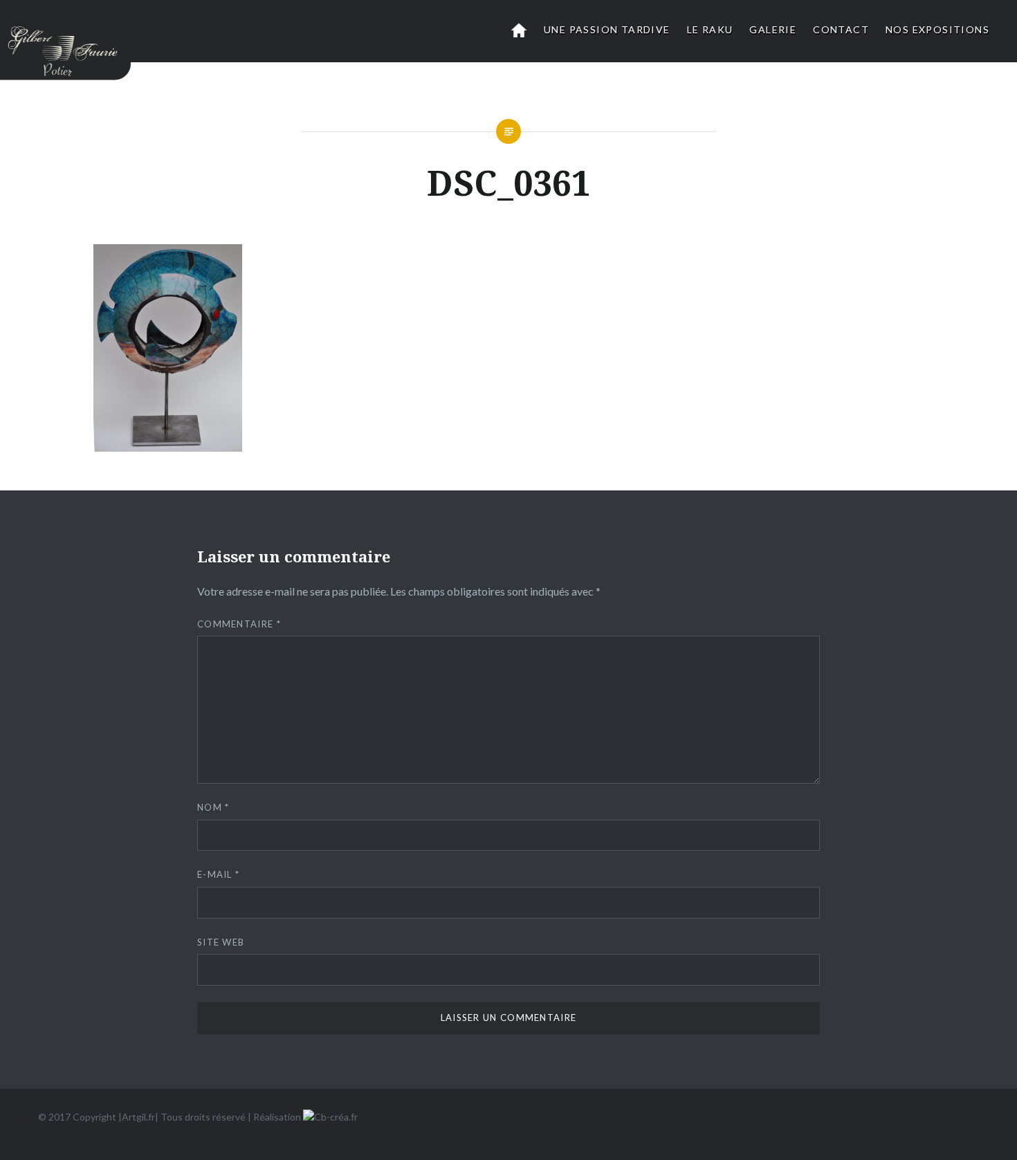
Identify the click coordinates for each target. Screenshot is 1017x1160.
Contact (841, 29)
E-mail (218, 874)
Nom (213, 807)
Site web (220, 942)
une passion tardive (607, 29)
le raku (710, 29)
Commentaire (239, 623)
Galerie (772, 29)
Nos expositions (937, 29)
